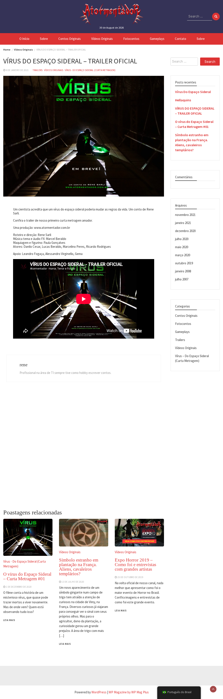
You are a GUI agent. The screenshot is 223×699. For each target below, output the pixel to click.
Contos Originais (69, 39)
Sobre (44, 39)
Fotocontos (131, 39)
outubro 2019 (184, 263)
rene (23, 364)
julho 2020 (181, 239)
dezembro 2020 (185, 231)
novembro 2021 (185, 215)
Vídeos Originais (102, 39)
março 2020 (182, 255)
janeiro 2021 (183, 223)
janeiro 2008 (183, 271)
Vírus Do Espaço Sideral (193, 92)
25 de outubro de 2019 (130, 577)
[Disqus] (83, 447)
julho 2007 (181, 279)
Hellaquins (183, 100)
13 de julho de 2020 (73, 581)
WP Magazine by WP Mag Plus (129, 692)
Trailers (37, 70)
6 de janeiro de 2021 (17, 70)
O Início (24, 39)
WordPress (98, 692)
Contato (180, 39)
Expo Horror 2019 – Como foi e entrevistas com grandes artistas (135, 564)
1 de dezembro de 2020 (19, 586)
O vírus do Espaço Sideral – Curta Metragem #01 (27, 576)
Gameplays (157, 39)
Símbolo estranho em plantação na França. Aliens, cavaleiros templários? (78, 566)
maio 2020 (181, 247)
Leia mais (9, 620)
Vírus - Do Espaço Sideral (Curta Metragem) (90, 70)
